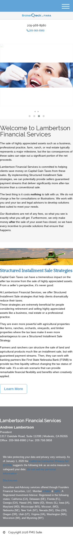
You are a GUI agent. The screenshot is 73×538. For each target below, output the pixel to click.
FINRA (47, 491)
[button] (29, 116)
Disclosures (10, 480)
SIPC (57, 491)
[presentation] (35, 111)
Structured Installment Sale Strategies (36, 270)
